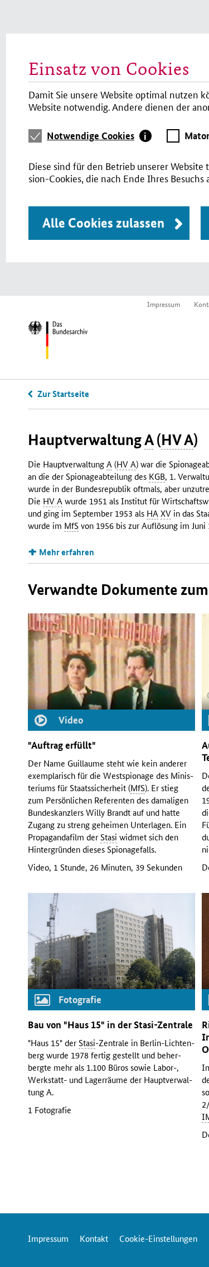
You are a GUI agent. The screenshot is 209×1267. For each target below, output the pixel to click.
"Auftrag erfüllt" (62, 745)
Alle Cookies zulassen (103, 223)
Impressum (163, 304)
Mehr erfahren (66, 552)
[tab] (99, 136)
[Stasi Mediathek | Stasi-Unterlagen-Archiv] (58, 341)
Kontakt (94, 1238)
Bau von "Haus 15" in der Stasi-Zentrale (110, 1024)
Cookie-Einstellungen (158, 1238)
